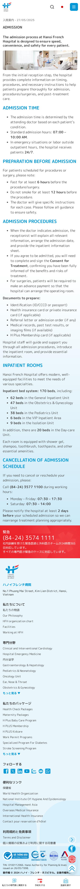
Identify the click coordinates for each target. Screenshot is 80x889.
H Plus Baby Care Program (19, 720)
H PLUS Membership (16, 726)
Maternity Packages (16, 715)
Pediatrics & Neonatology (19, 671)
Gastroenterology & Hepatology (23, 665)
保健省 (7, 788)
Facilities (9, 627)
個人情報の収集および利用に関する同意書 (29, 843)
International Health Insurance (23, 816)
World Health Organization (20, 793)
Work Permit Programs (17, 737)
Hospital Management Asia (20, 805)
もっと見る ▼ (11, 693)
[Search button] (52, 7)
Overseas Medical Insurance (21, 810)
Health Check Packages (18, 709)
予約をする (40, 885)
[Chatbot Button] (72, 859)
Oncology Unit (12, 676)
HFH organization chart (18, 621)
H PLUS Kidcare (13, 731)
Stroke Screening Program (19, 748)
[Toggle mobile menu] (74, 7)
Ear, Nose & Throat (15, 682)
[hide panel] (72, 840)
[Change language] (62, 7)
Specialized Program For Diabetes (25, 743)
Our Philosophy (13, 616)
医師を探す (66, 885)
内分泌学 (8, 660)
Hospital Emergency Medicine (22, 654)
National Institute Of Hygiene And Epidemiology (34, 799)
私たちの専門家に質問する (14, 885)
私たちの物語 (11, 610)
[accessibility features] (72, 849)
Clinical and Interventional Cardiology (27, 648)
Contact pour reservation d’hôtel (24, 821)
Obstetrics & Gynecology (19, 687)
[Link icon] (6, 771)
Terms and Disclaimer (17, 837)
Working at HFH (13, 632)
